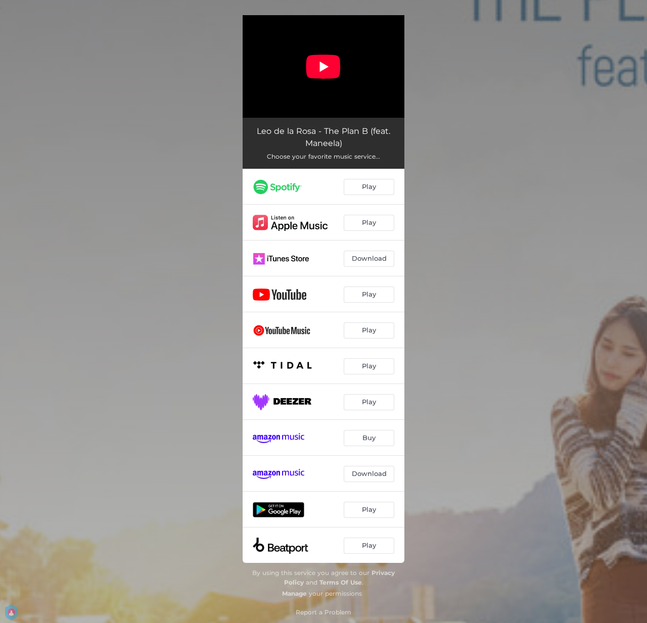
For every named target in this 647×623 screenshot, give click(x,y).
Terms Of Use (340, 582)
